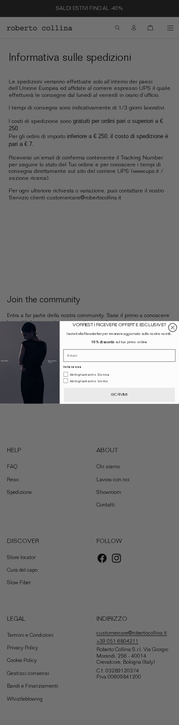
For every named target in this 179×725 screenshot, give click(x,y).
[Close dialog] (173, 327)
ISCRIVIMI (119, 395)
